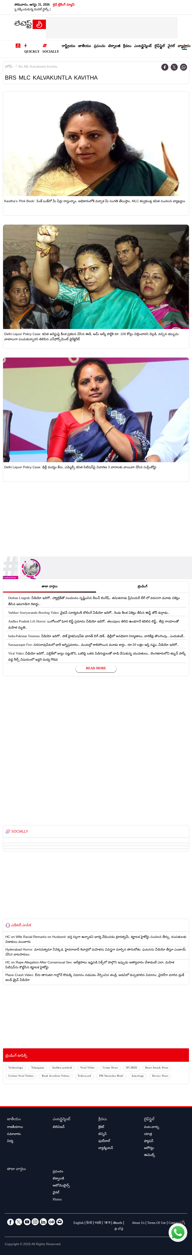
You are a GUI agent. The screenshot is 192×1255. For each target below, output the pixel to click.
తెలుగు (117, 1223)
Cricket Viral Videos (21, 1076)
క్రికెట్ (101, 1127)
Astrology (138, 1076)
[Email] (59, 1221)
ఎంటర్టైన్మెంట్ (143, 46)
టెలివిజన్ (59, 1127)
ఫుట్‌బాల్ (104, 1141)
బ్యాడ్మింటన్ (105, 1148)
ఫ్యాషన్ (148, 1141)
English (79, 1223)
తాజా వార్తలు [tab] (50, 587)
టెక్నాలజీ (114, 46)
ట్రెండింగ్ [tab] (143, 587)
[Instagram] (35, 1221)
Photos (57, 1200)
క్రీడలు (127, 46)
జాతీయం (84, 46)
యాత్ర (148, 1134)
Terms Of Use (156, 1223)
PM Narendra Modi (111, 1076)
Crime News (110, 1068)
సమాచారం (14, 1134)
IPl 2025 (131, 1068)
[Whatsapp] (183, 67)
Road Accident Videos (56, 1076)
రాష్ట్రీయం (68, 46)
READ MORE (96, 668)
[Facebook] (164, 67)
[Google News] (51, 1221)
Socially (50, 52)
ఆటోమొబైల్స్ (61, 1186)
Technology (15, 1068)
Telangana (37, 1068)
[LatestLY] (30, 25)
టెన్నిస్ (102, 1134)
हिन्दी (89, 1223)
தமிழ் (119, 1229)
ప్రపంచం (99, 46)
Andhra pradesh (62, 1068)
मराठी (98, 1223)
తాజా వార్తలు (16, 1169)
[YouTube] (26, 1221)
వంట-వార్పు (151, 1127)
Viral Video (87, 1068)
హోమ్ (9, 67)
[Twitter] (174, 67)
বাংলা (107, 1223)
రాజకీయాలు (15, 1127)
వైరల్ (171, 46)
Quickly (32, 52)
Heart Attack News (157, 1068)
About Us (138, 1223)
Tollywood (84, 1076)
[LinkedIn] (43, 1221)
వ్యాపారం (184, 46)
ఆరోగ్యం (149, 1148)
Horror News (160, 1076)
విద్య (10, 1141)
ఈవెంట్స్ (149, 1155)
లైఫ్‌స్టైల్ (160, 46)
